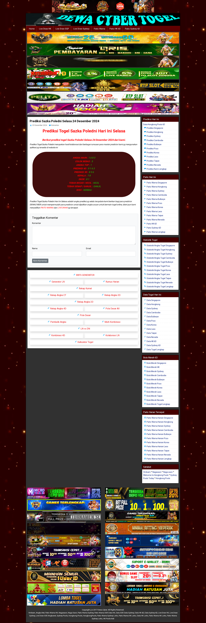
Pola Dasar (85, 315)
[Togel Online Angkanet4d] (142, 564)
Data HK (111, 613)
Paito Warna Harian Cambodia (159, 430)
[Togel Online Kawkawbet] (64, 517)
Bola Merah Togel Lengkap (158, 404)
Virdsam (147, 472)
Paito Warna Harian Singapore (159, 418)
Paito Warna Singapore (156, 183)
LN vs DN (85, 328)
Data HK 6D (151, 341)
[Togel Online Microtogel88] (64, 493)
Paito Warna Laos (154, 211)
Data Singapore (153, 300)
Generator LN (58, 281)
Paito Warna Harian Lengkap (159, 459)
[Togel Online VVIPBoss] (103, 38)
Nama (34, 248)
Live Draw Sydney (81, 29)
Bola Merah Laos (153, 392)
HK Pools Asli (108, 619)
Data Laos (150, 329)
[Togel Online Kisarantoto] (103, 85)
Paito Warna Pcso (154, 203)
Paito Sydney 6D (132, 29)
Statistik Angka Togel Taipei (158, 278)
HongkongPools (89, 616)
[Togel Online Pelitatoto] (103, 97)
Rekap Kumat (85, 288)
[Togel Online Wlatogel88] (64, 564)
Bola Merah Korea (154, 388)
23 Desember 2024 (39, 125)
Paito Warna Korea (154, 207)
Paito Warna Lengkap (155, 232)
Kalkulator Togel (85, 342)
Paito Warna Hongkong (156, 187)
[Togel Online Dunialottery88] (142, 529)
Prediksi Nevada (153, 165)
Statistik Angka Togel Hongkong (160, 250)
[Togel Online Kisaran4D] (103, 73)
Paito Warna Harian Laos (157, 446)
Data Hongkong (153, 304)
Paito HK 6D (115, 29)
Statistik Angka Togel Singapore (160, 245)
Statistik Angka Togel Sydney (159, 254)
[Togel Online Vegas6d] (64, 529)
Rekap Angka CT (58, 295)
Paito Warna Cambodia (156, 195)
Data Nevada (152, 337)
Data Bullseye (152, 316)
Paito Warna (99, 29)
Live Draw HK (45, 29)
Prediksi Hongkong (154, 132)
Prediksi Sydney (153, 136)
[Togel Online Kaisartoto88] (64, 588)
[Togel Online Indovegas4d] (142, 600)
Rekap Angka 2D (85, 302)
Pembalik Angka (58, 322)
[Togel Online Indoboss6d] (142, 493)
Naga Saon (72, 613)
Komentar (55, 125)
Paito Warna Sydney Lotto (107, 616)
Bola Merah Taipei (154, 396)
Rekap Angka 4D (58, 308)
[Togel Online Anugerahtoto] (142, 541)
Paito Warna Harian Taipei (157, 451)
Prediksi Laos (152, 157)
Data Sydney (152, 308)
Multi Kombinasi (112, 322)
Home (32, 29)
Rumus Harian (112, 281)
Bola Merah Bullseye (155, 379)
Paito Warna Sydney (155, 191)
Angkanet (52, 616)
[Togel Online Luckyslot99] (142, 505)
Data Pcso (151, 321)
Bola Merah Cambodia (156, 375)
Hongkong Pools (163, 478)
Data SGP (119, 613)
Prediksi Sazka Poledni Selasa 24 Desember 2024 (64, 121)
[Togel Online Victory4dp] (64, 505)
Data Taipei (151, 333)
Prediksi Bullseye (153, 144)
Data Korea (151, 325)
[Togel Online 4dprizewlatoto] (64, 576)
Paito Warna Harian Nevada (158, 455)
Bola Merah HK (152, 367)
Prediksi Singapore (154, 128)
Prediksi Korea (152, 153)
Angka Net (40, 613)
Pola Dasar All (112, 308)
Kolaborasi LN (112, 335)
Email (88, 248)
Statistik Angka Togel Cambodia (160, 258)
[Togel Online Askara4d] (64, 541)
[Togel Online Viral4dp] (103, 109)
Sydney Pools (62, 616)
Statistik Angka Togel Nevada (159, 282)
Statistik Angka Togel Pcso (158, 266)
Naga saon (168, 472)
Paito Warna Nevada (155, 220)
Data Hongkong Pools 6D (154, 124)
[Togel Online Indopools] (142, 576)
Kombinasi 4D (58, 335)
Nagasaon (156, 472)
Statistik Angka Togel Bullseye (159, 262)
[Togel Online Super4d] (103, 62)
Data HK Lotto (142, 616)
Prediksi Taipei (152, 161)
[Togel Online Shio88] (142, 588)
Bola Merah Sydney (155, 371)
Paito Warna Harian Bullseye (158, 434)
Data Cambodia (153, 312)
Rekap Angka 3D (112, 295)
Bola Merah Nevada (155, 400)
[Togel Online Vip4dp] (142, 517)
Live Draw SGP (62, 29)
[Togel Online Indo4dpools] (64, 600)
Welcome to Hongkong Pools (155, 475)
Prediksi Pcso (152, 148)
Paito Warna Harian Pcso (157, 438)
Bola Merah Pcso (153, 384)
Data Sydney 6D (153, 345)
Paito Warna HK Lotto (127, 616)
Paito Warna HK (51, 613)
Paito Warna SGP (101, 613)
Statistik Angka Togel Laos (158, 274)
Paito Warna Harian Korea (157, 442)
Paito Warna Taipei (154, 215)
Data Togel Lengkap (155, 349)
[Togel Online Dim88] (103, 50)
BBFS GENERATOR (85, 275)
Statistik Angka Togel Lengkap (159, 286)
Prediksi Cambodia (154, 140)
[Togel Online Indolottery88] (142, 552)
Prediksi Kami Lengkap (156, 169)
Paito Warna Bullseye (155, 199)
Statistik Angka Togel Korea (158, 270)
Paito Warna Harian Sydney (158, 426)
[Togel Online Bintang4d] (64, 552)
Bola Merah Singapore (156, 363)
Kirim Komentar (40, 261)
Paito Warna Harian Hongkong (159, 422)
